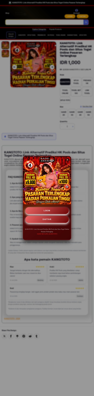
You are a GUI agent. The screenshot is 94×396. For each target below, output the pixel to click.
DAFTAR (47, 219)
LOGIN (47, 211)
